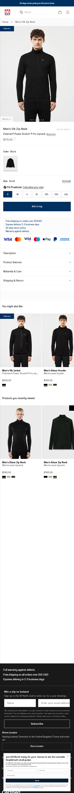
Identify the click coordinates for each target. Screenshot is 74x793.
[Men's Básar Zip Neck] (20, 432)
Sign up (37, 780)
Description (9, 253)
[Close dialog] (67, 756)
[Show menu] (67, 12)
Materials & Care (12, 271)
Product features (12, 262)
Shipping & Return (13, 280)
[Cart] (60, 12)
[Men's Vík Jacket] (20, 340)
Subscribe (37, 723)
